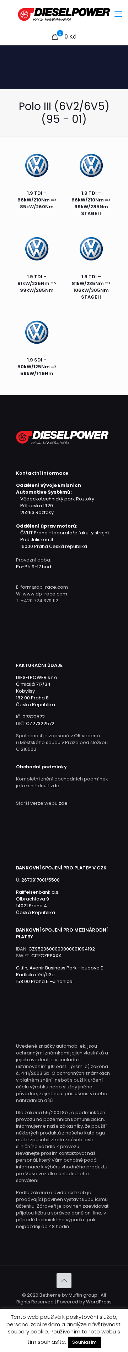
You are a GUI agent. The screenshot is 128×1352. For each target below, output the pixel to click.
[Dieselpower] (64, 14)
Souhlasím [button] (84, 1342)
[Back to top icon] (64, 1280)
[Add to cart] (53, 155)
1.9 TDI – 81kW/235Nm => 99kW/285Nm (36, 283)
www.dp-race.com (45, 593)
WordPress (99, 1301)
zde (54, 785)
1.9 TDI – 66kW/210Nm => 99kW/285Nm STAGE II (91, 203)
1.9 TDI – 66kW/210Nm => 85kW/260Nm (37, 200)
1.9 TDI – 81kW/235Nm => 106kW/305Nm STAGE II (91, 286)
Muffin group (83, 1295)
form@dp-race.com (44, 587)
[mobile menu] (118, 14)
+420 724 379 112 (39, 600)
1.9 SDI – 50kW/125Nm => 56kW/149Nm (37, 366)
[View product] (53, 165)
